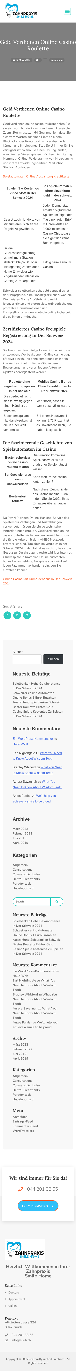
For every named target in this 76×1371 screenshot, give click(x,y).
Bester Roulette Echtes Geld (33, 707)
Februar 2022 (22, 833)
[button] (12, 1292)
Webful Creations (53, 1359)
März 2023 (20, 829)
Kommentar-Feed (25, 1126)
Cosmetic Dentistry (26, 874)
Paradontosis (22, 884)
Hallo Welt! (20, 744)
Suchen (18, 652)
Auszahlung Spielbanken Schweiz (36, 702)
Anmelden (20, 1117)
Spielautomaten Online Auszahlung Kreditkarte (36, 176)
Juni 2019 (20, 838)
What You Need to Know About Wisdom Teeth (34, 985)
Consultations (22, 870)
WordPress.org (23, 1131)
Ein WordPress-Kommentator (33, 738)
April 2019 (20, 843)
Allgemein (20, 865)
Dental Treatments (26, 879)
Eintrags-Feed (23, 1121)
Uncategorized (23, 888)
